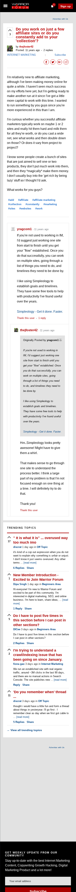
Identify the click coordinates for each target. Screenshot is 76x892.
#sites (11, 208)
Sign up (65, 6)
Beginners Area (51, 584)
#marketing (50, 204)
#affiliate (23, 199)
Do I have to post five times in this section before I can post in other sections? (39, 620)
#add (11, 199)
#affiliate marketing (43, 199)
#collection (14, 204)
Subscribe (60, 54)
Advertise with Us (60, 19)
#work (38, 208)
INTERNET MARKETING (21, 54)
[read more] (30, 562)
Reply (17, 608)
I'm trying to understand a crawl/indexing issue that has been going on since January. (37, 654)
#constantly (32, 204)
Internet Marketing (52, 663)
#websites (25, 208)
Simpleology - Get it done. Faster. (40, 311)
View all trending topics (24, 730)
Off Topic (42, 547)
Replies (18, 567)
